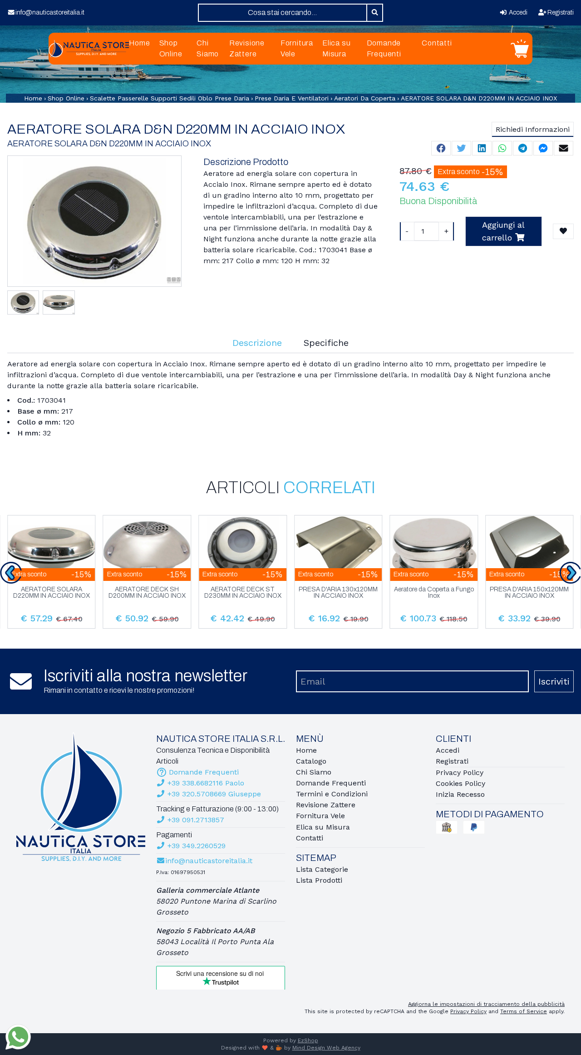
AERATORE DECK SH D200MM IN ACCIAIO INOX (147, 592)
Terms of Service (523, 1011)
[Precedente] (11, 573)
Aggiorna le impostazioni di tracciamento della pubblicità (486, 1004)
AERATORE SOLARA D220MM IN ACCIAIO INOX (51, 592)
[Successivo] (570, 573)
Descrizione (257, 342)
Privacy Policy (468, 1011)
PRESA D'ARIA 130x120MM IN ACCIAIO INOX (338, 592)
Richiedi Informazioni (533, 129)
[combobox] (282, 13)
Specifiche (326, 342)
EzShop (308, 1040)
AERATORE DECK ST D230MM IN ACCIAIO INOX (242, 592)
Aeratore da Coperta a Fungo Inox (434, 592)
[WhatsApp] (18, 1037)
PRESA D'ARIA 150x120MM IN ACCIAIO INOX (529, 592)
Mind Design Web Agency (326, 1048)
